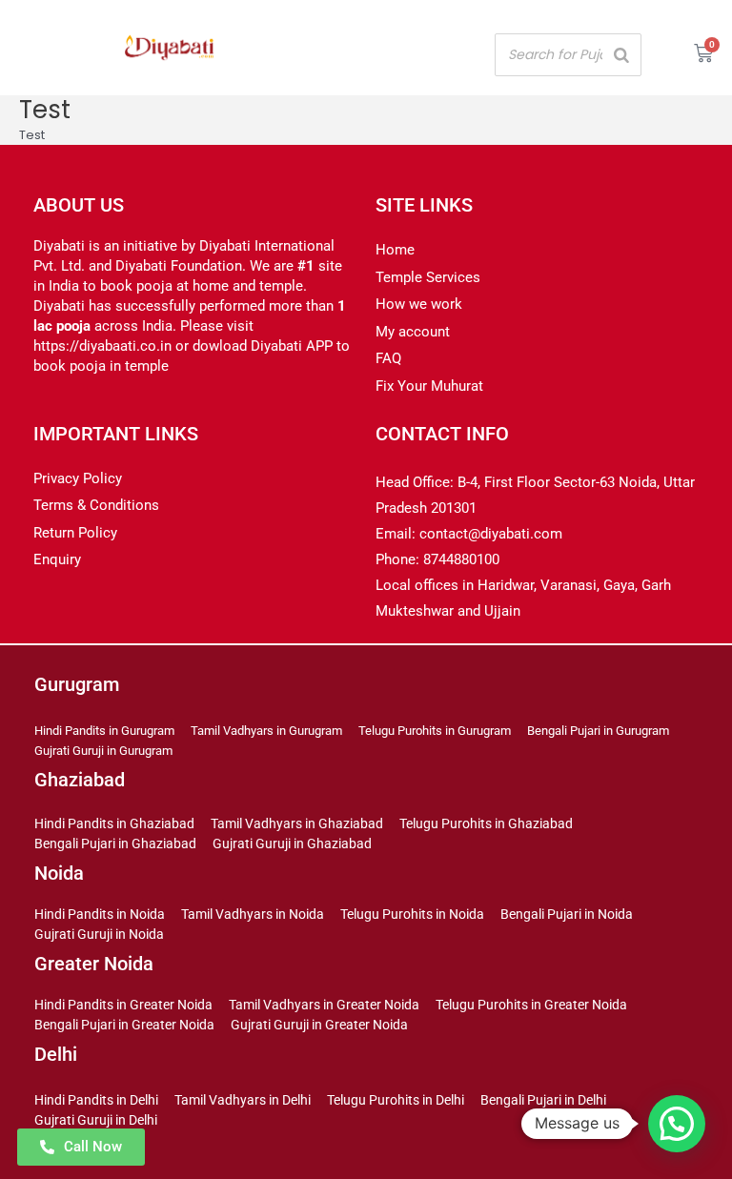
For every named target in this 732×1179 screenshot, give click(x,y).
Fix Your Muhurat (429, 386)
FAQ (388, 358)
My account (413, 331)
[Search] (621, 54)
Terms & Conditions (96, 505)
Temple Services (428, 277)
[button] (676, 1123)
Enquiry (57, 559)
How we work (419, 304)
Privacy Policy (77, 478)
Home (395, 249)
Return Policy (75, 532)
